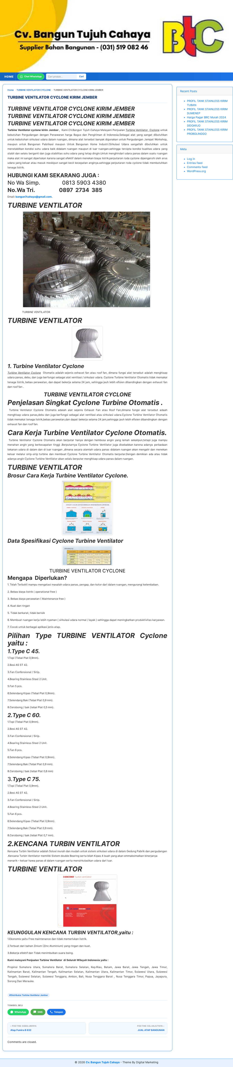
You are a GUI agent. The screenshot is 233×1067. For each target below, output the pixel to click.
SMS (40, 1012)
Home (11, 90)
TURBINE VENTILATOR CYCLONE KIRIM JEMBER (52, 97)
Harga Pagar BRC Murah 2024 (206, 117)
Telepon (58, 1012)
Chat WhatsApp (33, 76)
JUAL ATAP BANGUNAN (151, 1030)
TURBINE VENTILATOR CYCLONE (34, 90)
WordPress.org (196, 171)
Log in (191, 159)
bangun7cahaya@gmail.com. (34, 196)
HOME (9, 76)
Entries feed (194, 163)
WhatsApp (20, 1012)
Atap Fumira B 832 (20, 1030)
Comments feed (197, 167)
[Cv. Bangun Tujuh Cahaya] (116, 36)
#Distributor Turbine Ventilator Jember (28, 995)
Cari (81, 76)
